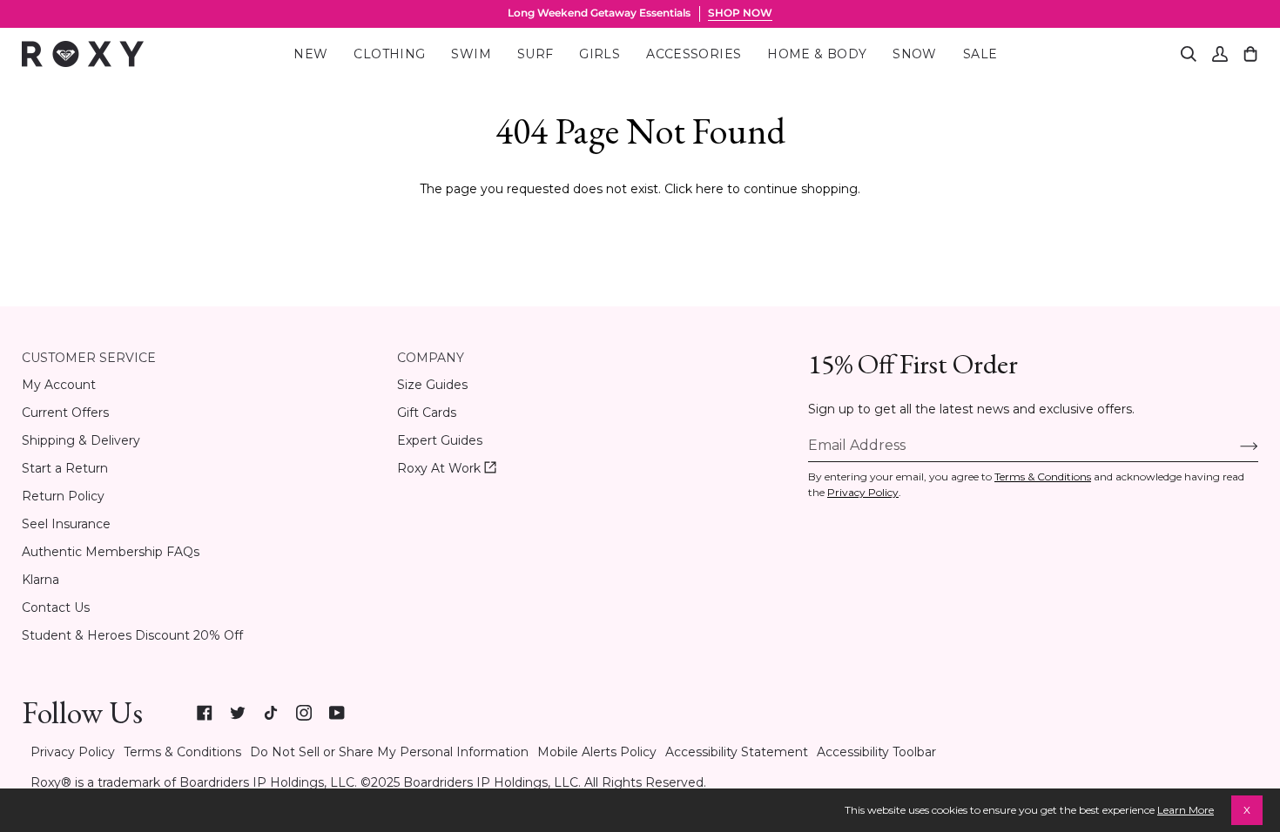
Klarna (40, 579)
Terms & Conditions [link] (182, 752)
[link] (204, 713)
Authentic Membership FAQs (110, 552)
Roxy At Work (446, 469)
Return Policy (63, 496)
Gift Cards (426, 412)
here (710, 189)
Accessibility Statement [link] (736, 752)
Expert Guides (439, 440)
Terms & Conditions (1042, 476)
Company (430, 358)
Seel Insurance (66, 524)
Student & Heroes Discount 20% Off (132, 635)
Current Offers (65, 412)
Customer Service (89, 358)
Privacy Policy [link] (72, 752)
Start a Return (65, 468)
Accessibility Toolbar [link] (876, 752)
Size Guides (432, 385)
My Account (59, 385)
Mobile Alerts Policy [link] (597, 752)
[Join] (1235, 445)
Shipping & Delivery (81, 440)
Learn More (1185, 809)
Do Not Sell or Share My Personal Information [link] (389, 752)
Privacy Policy (863, 492)
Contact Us (56, 607)
